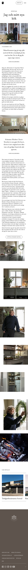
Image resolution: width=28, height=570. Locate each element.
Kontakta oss (5, 552)
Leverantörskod (18, 555)
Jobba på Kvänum (16, 552)
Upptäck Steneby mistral (14, 237)
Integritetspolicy (7, 555)
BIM (3, 561)
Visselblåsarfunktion (8, 558)
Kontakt (19, 2)
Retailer (18, 558)
